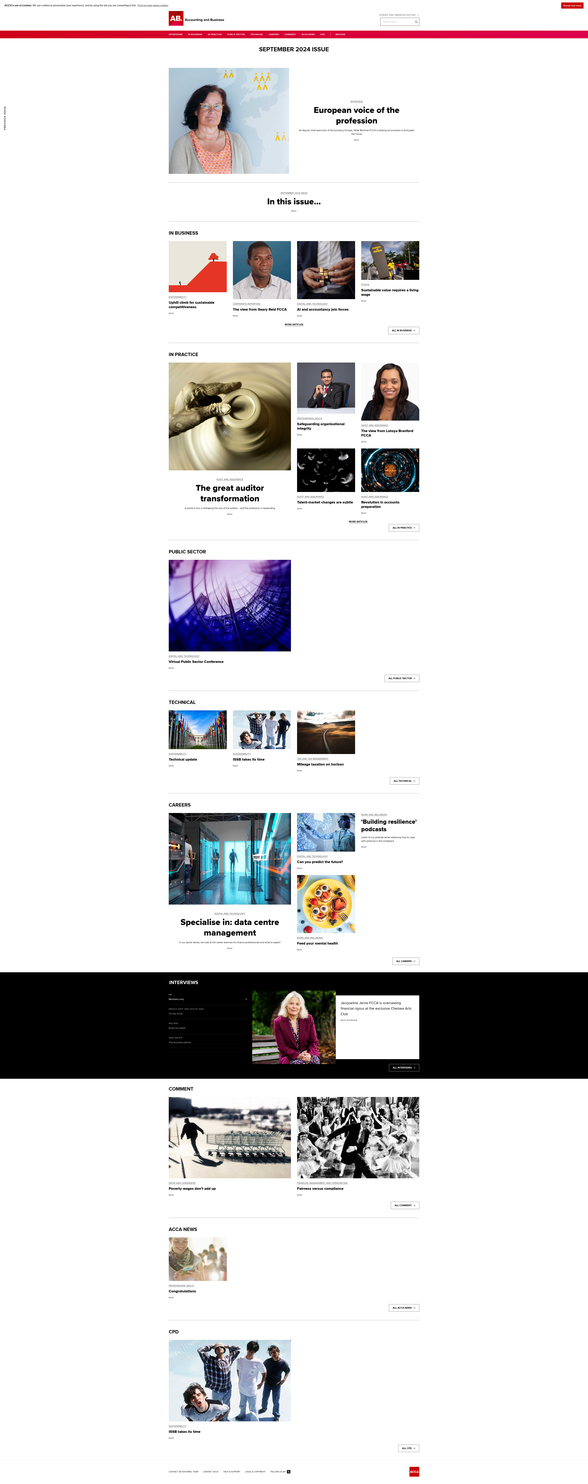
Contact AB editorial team (183, 1472)
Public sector (187, 552)
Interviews (183, 983)
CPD (174, 1332)
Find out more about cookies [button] (153, 5)
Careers (180, 805)
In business (183, 233)
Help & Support (231, 1472)
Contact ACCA (211, 1472)
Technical (182, 702)
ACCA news (183, 1230)
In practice (183, 355)
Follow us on (278, 1472)
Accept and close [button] (572, 5)
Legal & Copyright (255, 1472)
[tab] (208, 998)
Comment (181, 1089)
